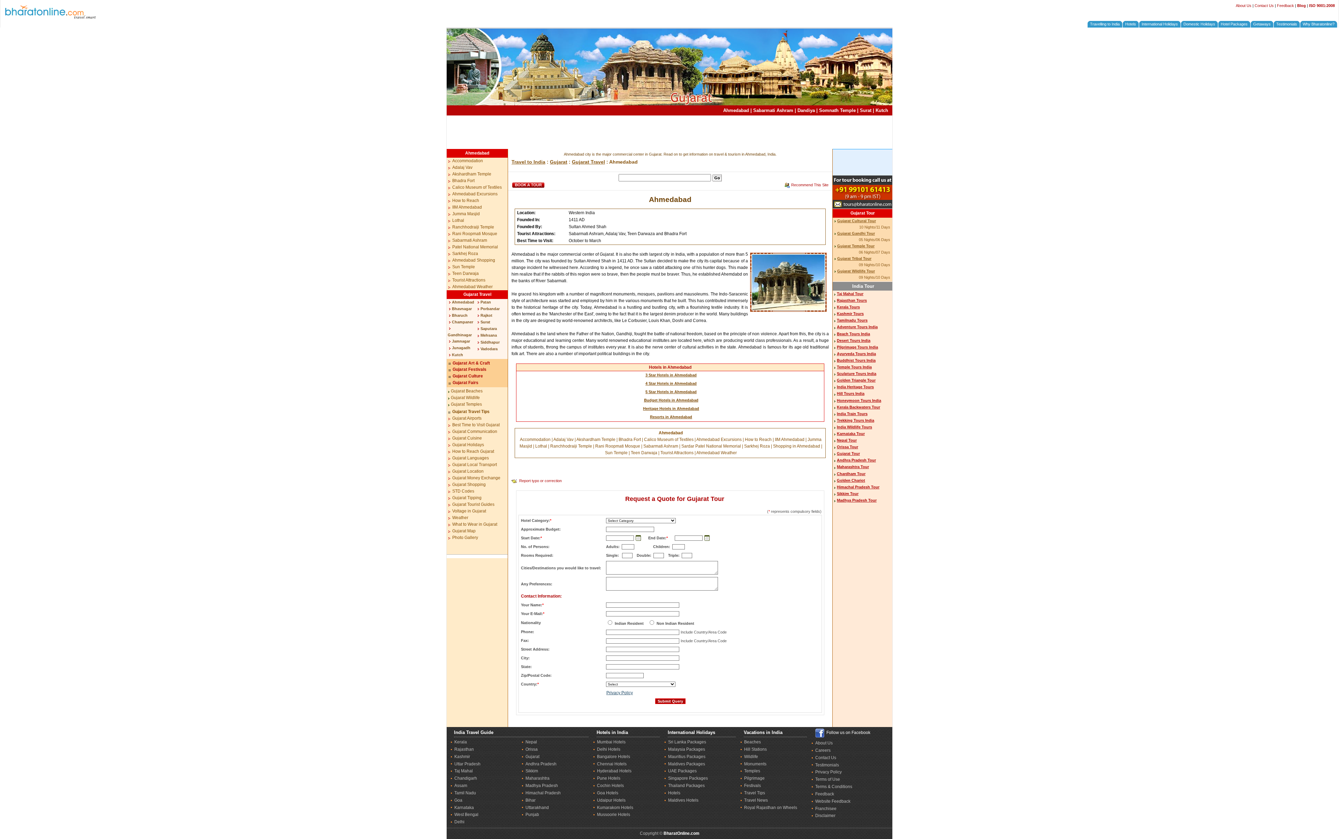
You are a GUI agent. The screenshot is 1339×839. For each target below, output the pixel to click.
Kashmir (462, 756)
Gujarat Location (468, 471)
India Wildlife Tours (854, 427)
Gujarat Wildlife (465, 397)
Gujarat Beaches (467, 391)
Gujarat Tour (862, 213)
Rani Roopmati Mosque (474, 233)
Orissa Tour (847, 447)
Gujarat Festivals (469, 369)
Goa (458, 800)
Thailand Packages (686, 785)
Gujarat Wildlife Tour (856, 271)
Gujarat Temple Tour (856, 246)
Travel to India (528, 162)
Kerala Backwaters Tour (858, 407)
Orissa (531, 749)
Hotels (1130, 24)
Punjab (532, 814)
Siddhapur (490, 342)
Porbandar (490, 309)
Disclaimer (825, 815)
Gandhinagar (460, 335)
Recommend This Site (810, 185)
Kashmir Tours (850, 314)
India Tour (863, 286)
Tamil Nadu (465, 793)
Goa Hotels (607, 793)
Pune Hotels (608, 778)
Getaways (1262, 24)
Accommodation (467, 160)
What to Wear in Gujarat (474, 524)
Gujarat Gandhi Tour (856, 233)
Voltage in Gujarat (469, 511)
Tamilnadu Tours (852, 320)
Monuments (755, 764)
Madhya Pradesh (541, 785)
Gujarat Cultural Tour (856, 221)
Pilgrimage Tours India (857, 347)
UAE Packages (682, 771)
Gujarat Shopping (469, 484)
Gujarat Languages (470, 458)
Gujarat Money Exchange (476, 477)
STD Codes (463, 491)
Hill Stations (755, 749)
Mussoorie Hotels (613, 814)
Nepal (531, 742)
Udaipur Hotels (611, 800)
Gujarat (558, 162)
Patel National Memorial (475, 247)
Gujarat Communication (474, 431)
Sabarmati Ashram (773, 110)
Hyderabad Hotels (614, 771)
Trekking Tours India (855, 420)
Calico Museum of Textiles (477, 187)
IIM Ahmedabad (467, 207)
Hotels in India (612, 732)
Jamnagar (461, 341)
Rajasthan (464, 749)
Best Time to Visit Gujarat (476, 424)
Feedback (1285, 5)
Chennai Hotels (612, 764)
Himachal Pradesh (543, 793)
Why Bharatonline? (1318, 24)
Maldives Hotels (683, 800)
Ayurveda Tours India (856, 354)
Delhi (459, 821)
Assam (460, 785)
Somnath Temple (837, 110)
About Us (1243, 5)
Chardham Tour (851, 474)
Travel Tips (754, 793)
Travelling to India (1105, 24)
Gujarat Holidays (468, 444)
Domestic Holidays (1199, 24)
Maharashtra (537, 778)
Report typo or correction (540, 481)
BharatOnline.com (681, 833)
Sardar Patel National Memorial (711, 446)
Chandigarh (465, 778)
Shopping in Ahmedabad (796, 446)
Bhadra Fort (463, 180)
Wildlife (751, 756)
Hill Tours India (850, 393)
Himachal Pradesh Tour (858, 487)
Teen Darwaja (465, 273)
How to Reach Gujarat (473, 451)
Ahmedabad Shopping (473, 260)
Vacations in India (763, 732)
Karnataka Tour (851, 434)
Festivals (752, 785)
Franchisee (826, 808)
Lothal (458, 220)
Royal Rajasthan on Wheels (770, 807)
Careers (823, 750)
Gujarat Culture (468, 376)
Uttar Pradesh (467, 764)
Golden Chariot (851, 480)
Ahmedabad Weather (472, 286)
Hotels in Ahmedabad (670, 367)
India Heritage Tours (855, 387)
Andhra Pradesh (541, 764)
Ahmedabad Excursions (475, 194)
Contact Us (1264, 5)
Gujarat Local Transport (474, 464)
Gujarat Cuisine (467, 438)
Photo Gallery (465, 537)
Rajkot (486, 315)
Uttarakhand (537, 807)
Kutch (882, 110)
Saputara (489, 329)
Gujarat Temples (466, 404)
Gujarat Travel (477, 294)
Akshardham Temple (471, 174)
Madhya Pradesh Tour (857, 500)
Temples (752, 771)
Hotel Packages (1234, 24)
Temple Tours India (854, 367)
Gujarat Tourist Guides (473, 504)
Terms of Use (827, 779)
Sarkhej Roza (465, 253)
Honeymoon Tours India (859, 400)
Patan (486, 302)
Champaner (462, 322)
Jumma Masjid (466, 213)
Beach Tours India (853, 334)
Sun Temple (463, 266)
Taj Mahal (463, 771)
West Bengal (466, 814)
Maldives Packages (686, 764)
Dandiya (806, 110)
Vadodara (489, 349)
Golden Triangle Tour (856, 380)
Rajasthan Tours (852, 300)
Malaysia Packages (686, 749)
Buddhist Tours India (856, 360)
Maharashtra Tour (853, 467)
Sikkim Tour (847, 494)
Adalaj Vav (462, 167)
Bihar (530, 800)
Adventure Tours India (857, 327)
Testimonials (1286, 24)
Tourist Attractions (468, 280)
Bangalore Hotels (613, 756)
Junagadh (461, 348)
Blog (1301, 5)
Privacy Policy (619, 692)
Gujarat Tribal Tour (854, 258)
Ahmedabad (736, 110)
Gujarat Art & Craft (471, 363)
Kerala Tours (848, 307)
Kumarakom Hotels (615, 807)
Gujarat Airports (467, 418)
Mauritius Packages (686, 756)
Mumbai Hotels (611, 742)
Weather (460, 517)
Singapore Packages (688, 778)
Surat (865, 110)
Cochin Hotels (610, 785)
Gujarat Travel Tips (471, 411)
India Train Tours (852, 414)
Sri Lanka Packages (687, 742)
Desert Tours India (853, 340)
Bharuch (460, 315)
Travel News (756, 800)
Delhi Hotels (608, 749)
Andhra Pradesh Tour (856, 460)
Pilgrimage (754, 778)
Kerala (460, 742)
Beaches (752, 742)
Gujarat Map (464, 531)
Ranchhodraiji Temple (473, 227)
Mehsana (489, 335)
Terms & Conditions (833, 786)
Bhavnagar (462, 309)
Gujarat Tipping (467, 497)
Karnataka (464, 807)
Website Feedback (832, 801)
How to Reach (465, 200)
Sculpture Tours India (856, 374)
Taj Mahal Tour (850, 294)
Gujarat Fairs (465, 382)
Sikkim (531, 771)
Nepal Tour (847, 440)
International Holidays (1160, 24)
